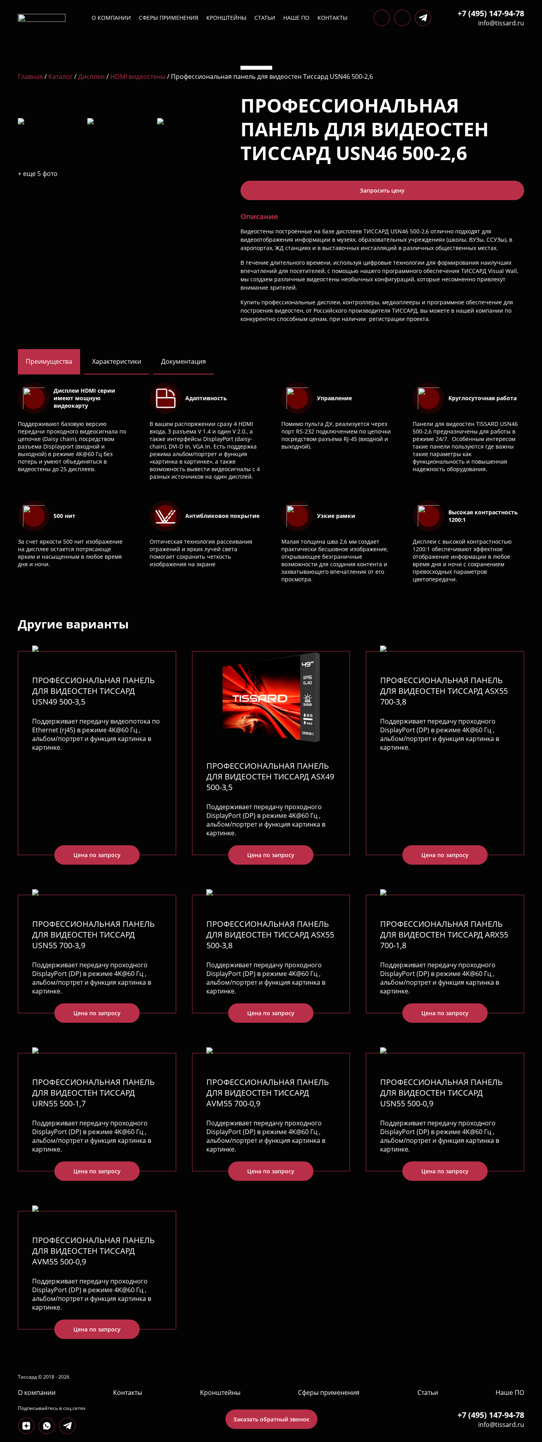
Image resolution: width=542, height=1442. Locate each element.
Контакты (332, 17)
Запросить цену (382, 190)
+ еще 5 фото (38, 173)
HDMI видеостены (137, 76)
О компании (111, 17)
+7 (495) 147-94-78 (490, 13)
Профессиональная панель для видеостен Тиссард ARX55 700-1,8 (444, 935)
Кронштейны (226, 17)
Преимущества (49, 361)
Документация (183, 361)
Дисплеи (91, 76)
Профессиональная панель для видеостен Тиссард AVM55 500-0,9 (93, 1251)
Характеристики (116, 361)
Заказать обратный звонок (271, 1419)
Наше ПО (296, 17)
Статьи (264, 17)
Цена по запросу (97, 855)
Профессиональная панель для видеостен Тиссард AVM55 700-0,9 (267, 1093)
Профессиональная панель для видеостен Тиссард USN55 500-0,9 (441, 1093)
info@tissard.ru (501, 23)
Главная (30, 76)
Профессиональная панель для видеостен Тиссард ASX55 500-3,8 (270, 935)
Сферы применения (168, 17)
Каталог (60, 76)
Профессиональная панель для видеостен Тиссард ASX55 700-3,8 (444, 691)
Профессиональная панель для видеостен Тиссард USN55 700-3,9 (93, 935)
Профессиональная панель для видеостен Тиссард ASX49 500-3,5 (270, 776)
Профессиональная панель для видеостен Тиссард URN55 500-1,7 (93, 1093)
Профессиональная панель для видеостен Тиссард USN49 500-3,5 (93, 691)
